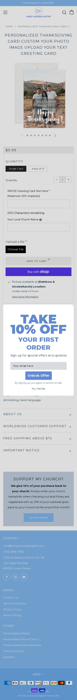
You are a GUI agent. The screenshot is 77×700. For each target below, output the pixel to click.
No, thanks (38, 388)
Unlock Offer (38, 375)
